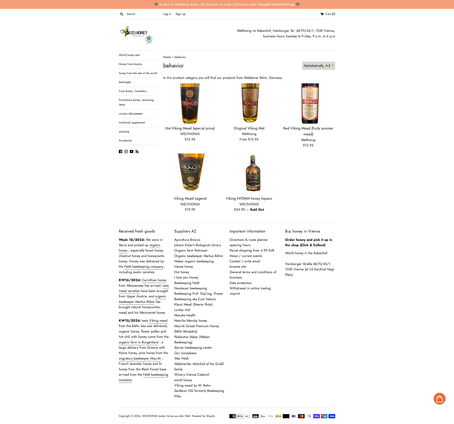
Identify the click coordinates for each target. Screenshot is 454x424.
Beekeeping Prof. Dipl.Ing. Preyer (198, 293)
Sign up (181, 14)
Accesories (125, 140)
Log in (167, 14)
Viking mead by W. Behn (192, 385)
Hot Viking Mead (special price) (190, 128)
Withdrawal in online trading (250, 288)
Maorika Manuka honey (190, 320)
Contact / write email (245, 261)
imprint (235, 293)
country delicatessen (131, 114)
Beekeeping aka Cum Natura (195, 299)
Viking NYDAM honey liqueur (249, 198)
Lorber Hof (182, 309)
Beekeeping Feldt (186, 282)
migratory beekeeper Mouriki (140, 358)
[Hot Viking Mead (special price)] (190, 103)
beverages (125, 82)
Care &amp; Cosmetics (132, 91)
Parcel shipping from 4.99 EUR (252, 250)
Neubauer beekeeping (190, 288)
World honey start (129, 55)
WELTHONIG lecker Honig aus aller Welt (166, 416)
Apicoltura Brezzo (187, 239)
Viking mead (158, 320)
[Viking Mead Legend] (190, 173)
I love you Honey (186, 277)
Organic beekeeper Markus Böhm (198, 255)
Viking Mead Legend (190, 198)
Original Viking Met (249, 128)
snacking (124, 131)
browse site (238, 266)
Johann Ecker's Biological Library (197, 245)
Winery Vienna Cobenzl (191, 374)
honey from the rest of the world (138, 73)
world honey (183, 380)
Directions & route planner (249, 239)
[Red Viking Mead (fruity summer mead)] (308, 103)
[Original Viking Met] (249, 103)
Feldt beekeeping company (143, 266)
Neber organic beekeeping (194, 261)
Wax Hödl (181, 358)
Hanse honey (183, 266)
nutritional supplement (132, 122)
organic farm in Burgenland (138, 342)
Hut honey (181, 272)
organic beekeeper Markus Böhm (142, 299)
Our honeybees (185, 353)
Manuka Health (184, 315)
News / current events (246, 255)
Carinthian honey (154, 280)
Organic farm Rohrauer (191, 250)
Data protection (241, 282)
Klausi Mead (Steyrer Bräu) (193, 304)
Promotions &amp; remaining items (136, 102)
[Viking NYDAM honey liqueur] (249, 173)
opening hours (240, 245)
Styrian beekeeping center (193, 347)
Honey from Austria (130, 64)
